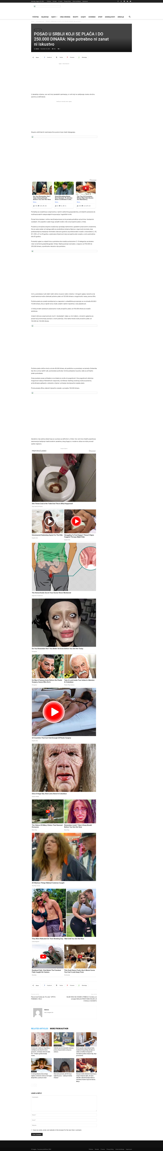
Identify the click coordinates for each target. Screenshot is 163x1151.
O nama (60, 1)
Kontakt (55, 1)
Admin (37, 48)
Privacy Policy (67, 1)
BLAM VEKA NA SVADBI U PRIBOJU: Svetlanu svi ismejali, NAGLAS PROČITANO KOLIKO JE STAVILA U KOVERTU (82, 999)
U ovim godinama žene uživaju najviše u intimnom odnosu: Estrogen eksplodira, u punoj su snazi (41, 1075)
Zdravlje (121, 17)
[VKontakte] (127, 1)
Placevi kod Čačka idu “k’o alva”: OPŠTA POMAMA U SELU (43, 998)
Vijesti (53, 17)
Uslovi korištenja (77, 1)
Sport (100, 17)
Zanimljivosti (110, 17)
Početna (49, 1)
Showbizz (91, 17)
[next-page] (35, 1085)
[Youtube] (130, 1)
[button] (129, 17)
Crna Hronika (65, 17)
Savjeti (83, 17)
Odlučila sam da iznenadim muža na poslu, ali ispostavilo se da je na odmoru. (63, 1049)
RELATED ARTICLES (39, 1028)
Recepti (75, 17)
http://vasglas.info (48, 1012)
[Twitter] (121, 1)
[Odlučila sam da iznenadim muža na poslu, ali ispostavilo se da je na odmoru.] (64, 1039)
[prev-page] (32, 1085)
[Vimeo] (124, 1)
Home (32, 21)
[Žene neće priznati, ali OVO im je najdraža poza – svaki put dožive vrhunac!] (64, 1065)
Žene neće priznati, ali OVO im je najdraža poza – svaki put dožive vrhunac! (63, 1075)
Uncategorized (40, 21)
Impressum (85, 1)
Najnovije (45, 17)
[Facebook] (118, 1)
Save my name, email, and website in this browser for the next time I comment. (57, 1130)
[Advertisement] (64, 78)
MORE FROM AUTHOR (59, 1028)
